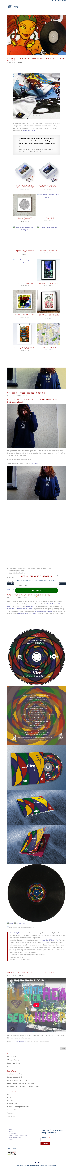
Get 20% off (36, 590)
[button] (36, 576)
